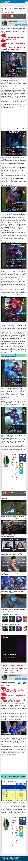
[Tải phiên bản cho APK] (21, 472)
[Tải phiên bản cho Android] (21, 468)
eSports (5, 6)
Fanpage (24, 25)
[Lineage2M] (12, 619)
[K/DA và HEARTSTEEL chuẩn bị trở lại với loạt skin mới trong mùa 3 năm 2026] (13, 526)
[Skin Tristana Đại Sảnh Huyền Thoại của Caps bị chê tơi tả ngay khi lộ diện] (13, 583)
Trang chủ (18, 25)
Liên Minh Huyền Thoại (17, 6)
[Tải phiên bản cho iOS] (21, 465)
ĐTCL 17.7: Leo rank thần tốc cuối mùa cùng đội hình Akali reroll (12, 38)
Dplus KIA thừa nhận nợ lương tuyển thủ (13, 43)
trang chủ (22, 461)
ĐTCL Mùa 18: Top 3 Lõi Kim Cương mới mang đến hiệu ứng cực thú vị (13, 48)
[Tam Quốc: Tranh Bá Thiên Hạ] (5, 619)
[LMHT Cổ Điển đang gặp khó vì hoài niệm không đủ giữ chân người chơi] (13, 601)
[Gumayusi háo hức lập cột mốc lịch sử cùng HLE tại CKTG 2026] (13, 564)
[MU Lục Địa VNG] (19, 619)
